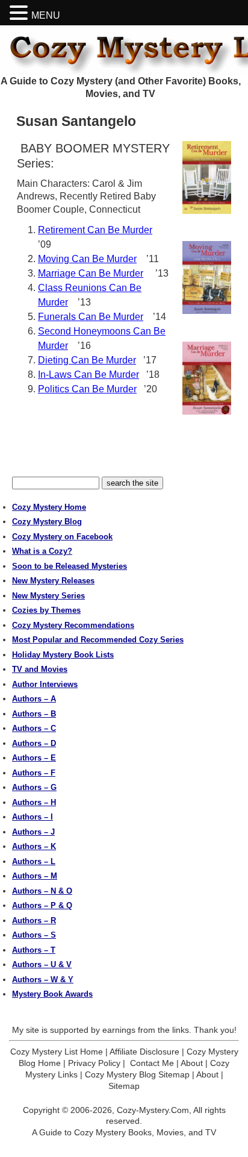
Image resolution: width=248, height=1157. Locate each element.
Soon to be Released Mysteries (69, 566)
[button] (20, 13)
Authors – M (34, 875)
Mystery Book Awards (52, 994)
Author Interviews (45, 684)
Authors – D (34, 743)
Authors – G (34, 787)
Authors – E (34, 757)
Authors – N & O (42, 890)
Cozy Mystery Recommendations (73, 625)
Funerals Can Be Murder (90, 317)
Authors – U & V (42, 964)
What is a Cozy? (42, 551)
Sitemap (124, 1086)
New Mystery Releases (53, 580)
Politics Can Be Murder (87, 389)
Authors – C (34, 728)
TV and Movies (39, 669)
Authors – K (34, 846)
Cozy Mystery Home (49, 507)
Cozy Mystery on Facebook (62, 536)
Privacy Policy (94, 1063)
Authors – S (34, 934)
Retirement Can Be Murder (95, 230)
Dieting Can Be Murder (87, 360)
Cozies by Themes (46, 610)
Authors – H (34, 802)
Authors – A (34, 698)
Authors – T (33, 950)
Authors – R (34, 920)
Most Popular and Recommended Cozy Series (98, 639)
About (192, 1063)
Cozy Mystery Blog (47, 521)
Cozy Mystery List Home (56, 1051)
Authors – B (34, 713)
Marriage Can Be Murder (90, 273)
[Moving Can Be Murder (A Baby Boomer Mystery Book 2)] (206, 277)
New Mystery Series (48, 595)
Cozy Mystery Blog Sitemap (137, 1074)
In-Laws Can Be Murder (88, 374)
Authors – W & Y (42, 979)
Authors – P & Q (42, 905)
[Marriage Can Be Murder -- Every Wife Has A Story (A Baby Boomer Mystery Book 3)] (206, 378)
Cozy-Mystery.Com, (154, 1110)
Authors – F (33, 772)
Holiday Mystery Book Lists (63, 654)
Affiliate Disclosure (144, 1051)
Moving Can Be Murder (87, 259)
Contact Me (152, 1063)
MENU (45, 15)
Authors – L (33, 861)
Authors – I (32, 816)
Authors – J (33, 831)
